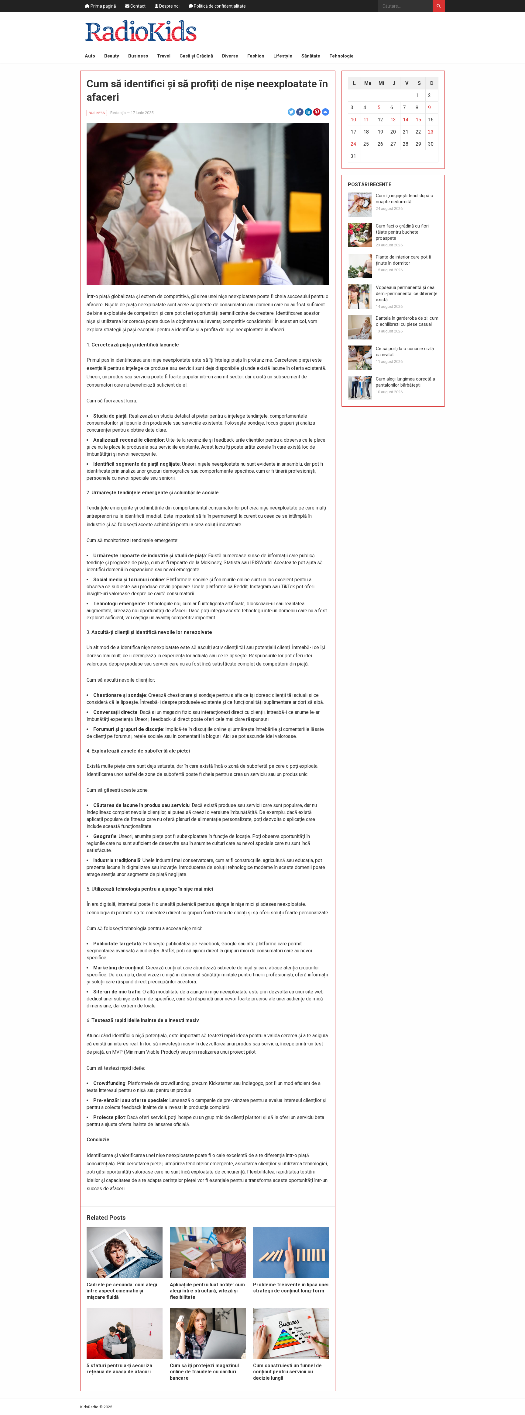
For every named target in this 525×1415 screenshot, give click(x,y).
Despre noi (169, 6)
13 (393, 120)
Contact (137, 6)
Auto (90, 56)
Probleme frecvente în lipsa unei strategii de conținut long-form (290, 1288)
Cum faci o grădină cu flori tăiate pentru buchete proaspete (402, 232)
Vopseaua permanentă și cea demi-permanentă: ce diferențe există (406, 293)
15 (418, 120)
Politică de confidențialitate (219, 6)
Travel (163, 56)
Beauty (111, 56)
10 (353, 120)
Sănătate (310, 56)
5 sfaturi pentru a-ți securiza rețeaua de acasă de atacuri (119, 1369)
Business (138, 56)
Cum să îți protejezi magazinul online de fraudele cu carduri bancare (204, 1372)
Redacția (118, 112)
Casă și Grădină (196, 56)
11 (366, 120)
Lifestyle (282, 56)
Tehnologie (341, 56)
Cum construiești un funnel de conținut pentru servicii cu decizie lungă (287, 1372)
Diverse (230, 56)
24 (353, 144)
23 (431, 132)
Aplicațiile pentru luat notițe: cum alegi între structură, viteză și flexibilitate (207, 1291)
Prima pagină (103, 6)
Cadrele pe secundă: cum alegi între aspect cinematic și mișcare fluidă (122, 1291)
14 (405, 120)
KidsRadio (89, 1407)
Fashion (255, 56)
